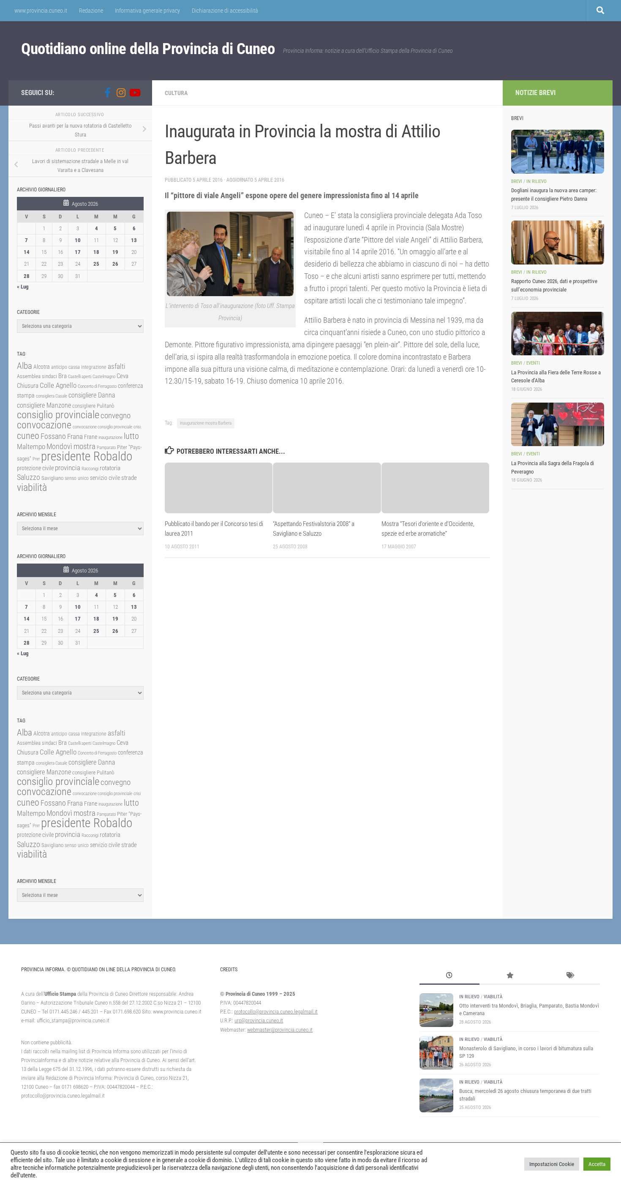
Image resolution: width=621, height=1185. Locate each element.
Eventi (533, 363)
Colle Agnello (58, 385)
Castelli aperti (79, 376)
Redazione (91, 10)
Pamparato (106, 447)
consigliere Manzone (44, 405)
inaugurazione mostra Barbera (206, 423)
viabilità (32, 487)
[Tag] (569, 976)
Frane (90, 437)
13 (134, 240)
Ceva (122, 376)
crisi (137, 427)
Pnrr (36, 459)
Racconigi (90, 468)
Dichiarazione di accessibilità (225, 10)
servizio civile (105, 478)
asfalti (116, 366)
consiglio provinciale (58, 415)
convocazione (44, 425)
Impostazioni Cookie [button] (551, 1164)
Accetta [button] (596, 1164)
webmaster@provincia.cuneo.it (280, 1030)
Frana (75, 436)
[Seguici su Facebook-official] (107, 92)
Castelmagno (104, 376)
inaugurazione (110, 437)
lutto (131, 436)
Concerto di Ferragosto (97, 386)
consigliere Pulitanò (93, 406)
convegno (116, 415)
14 (27, 252)
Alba (24, 365)
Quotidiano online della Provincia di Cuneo (148, 49)
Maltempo (31, 446)
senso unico (77, 478)
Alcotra (41, 366)
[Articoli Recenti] (449, 976)
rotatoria (110, 468)
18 (96, 252)
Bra (62, 376)
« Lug (23, 286)
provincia (67, 467)
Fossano (53, 436)
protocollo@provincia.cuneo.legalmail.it (276, 1011)
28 (27, 276)
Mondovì (59, 446)
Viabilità (493, 997)
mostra (84, 446)
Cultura (176, 93)
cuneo (28, 435)
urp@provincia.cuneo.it (258, 1020)
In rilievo (536, 181)
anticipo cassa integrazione (78, 367)
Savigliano (52, 478)
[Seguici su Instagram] (121, 92)
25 (96, 264)
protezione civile (35, 468)
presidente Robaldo (86, 456)
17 (78, 252)
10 (78, 240)
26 (115, 264)
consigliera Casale (51, 396)
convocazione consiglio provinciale (102, 427)
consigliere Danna (91, 395)
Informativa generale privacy (147, 10)
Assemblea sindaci (37, 376)
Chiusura (27, 386)
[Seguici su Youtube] (134, 92)
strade (129, 478)
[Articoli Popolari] (509, 976)
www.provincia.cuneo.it (40, 10)
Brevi (516, 181)
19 (115, 252)
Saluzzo (28, 477)
